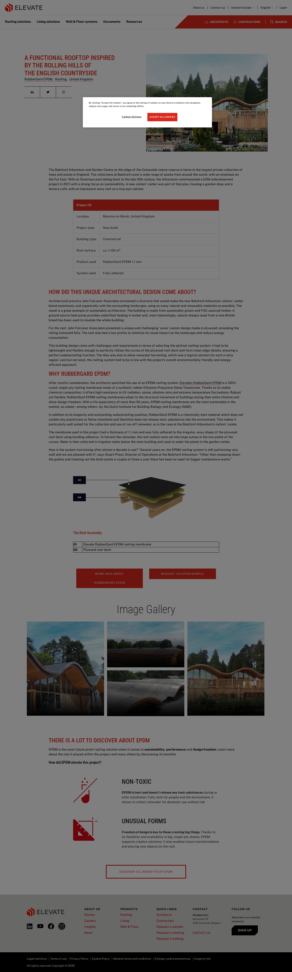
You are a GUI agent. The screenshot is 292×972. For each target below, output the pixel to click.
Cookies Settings (131, 116)
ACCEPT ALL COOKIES (162, 117)
